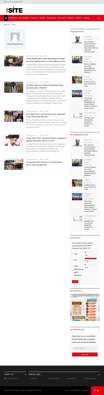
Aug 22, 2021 (88, 96)
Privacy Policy (90, 378)
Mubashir (87, 77)
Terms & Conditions (73, 390)
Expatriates (51, 18)
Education (61, 18)
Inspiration (12, 18)
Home (8, 25)
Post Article (54, 378)
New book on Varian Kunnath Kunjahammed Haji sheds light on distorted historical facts (91, 47)
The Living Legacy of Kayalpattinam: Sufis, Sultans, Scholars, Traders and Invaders (90, 103)
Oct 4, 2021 (88, 62)
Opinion (86, 18)
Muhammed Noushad (88, 58)
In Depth (34, 18)
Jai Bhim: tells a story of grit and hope (90, 84)
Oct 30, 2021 (88, 39)
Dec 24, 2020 (44, 82)
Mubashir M (88, 37)
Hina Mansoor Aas (32, 56)
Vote (75, 282)
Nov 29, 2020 (44, 135)
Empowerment (24, 18)
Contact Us (71, 378)
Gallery (35, 378)
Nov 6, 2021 (88, 79)
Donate (85, 390)
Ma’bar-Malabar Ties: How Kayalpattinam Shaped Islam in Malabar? (90, 68)
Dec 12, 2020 (44, 111)
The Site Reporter (90, 113)
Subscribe (84, 354)
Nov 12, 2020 (44, 159)
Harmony (70, 18)
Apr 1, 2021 (88, 115)
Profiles (79, 18)
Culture (42, 18)
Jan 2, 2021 (43, 56)
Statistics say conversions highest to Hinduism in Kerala (89, 122)
